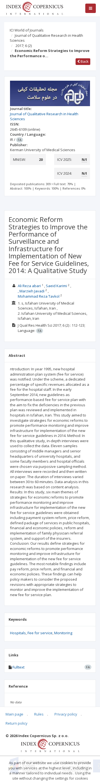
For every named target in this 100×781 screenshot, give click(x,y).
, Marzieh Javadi (31, 291)
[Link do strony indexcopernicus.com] (50, 745)
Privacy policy (65, 714)
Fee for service (40, 632)
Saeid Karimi (56, 285)
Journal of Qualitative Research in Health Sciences (46, 38)
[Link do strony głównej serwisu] (34, 7)
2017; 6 (24, 45)
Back (84, 61)
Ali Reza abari (29, 285)
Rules (39, 714)
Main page (14, 714)
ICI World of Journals (27, 30)
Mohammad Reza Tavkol (38, 296)
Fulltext (18, 667)
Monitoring (63, 632)
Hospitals (18, 632)
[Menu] (90, 8)
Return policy (17, 723)
